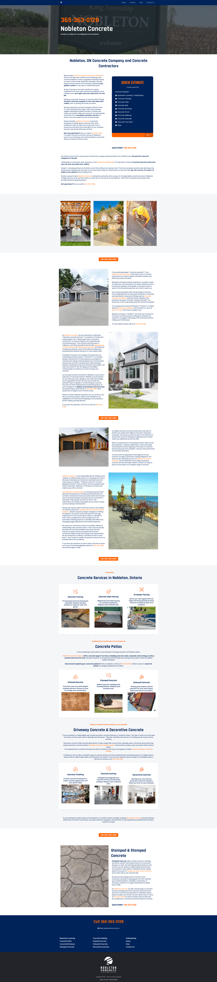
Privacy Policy (113, 980)
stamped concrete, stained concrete (102, 745)
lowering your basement (85, 347)
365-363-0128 (96, 133)
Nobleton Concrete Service (121, 274)
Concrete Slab (122, 105)
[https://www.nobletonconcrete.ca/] (64, 2)
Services (132, 2)
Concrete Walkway (124, 115)
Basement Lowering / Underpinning (130, 95)
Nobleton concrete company (73, 656)
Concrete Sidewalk (124, 119)
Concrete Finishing (124, 99)
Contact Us (150, 2)
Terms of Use (104, 980)
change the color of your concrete (139, 871)
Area (141, 2)
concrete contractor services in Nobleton (87, 76)
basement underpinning (105, 162)
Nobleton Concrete (83, 121)
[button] (148, 135)
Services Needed (122, 92)
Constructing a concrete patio (72, 492)
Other (119, 125)
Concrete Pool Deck (125, 122)
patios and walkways (126, 308)
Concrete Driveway (124, 109)
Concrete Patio (123, 102)
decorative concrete (133, 818)
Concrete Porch (123, 112)
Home (124, 2)
